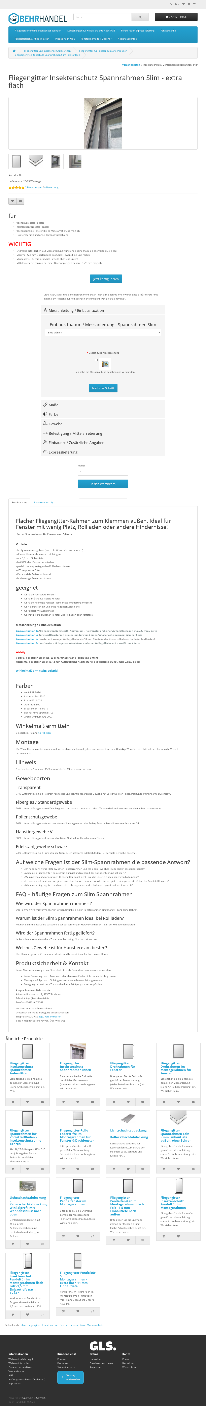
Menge (81, 465)
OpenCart (27, 1398)
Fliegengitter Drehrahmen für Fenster (122, 1066)
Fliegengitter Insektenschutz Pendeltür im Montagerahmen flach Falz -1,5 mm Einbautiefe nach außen (26, 1283)
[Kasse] (194, 4)
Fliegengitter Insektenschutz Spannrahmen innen (75, 1066)
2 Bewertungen (33, 187)
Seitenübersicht (66, 1367)
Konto (125, 1359)
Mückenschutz (95, 1325)
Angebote (95, 1367)
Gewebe (74, 1325)
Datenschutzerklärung (20, 1367)
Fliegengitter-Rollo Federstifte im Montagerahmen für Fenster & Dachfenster (77, 1135)
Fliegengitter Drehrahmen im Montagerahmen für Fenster (176, 1068)
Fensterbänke (168, 30)
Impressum (14, 1383)
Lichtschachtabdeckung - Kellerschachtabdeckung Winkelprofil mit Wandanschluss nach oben (28, 1205)
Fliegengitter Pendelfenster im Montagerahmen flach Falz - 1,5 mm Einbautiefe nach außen (127, 1205)
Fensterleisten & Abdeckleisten (32, 38)
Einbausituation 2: (79, 635)
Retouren (62, 1363)
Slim (23, 1325)
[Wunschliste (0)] (183, 4)
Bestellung (128, 1363)
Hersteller (95, 1359)
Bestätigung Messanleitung (104, 352)
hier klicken (44, 732)
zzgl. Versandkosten (50, 1016)
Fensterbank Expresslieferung (137, 30)
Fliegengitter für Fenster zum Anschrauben (103, 50)
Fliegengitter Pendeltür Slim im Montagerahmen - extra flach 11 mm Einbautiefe (78, 1279)
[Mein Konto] (177, 4)
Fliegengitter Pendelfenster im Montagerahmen (73, 1200)
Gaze (83, 1325)
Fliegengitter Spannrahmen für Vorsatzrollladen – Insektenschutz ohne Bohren (25, 1137)
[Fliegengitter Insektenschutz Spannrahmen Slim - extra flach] (103, 123)
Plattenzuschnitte (127, 38)
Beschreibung (19, 502)
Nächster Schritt (103, 388)
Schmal (64, 1325)
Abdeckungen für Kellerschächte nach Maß (91, 30)
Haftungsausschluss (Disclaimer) (26, 1379)
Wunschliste (129, 1367)
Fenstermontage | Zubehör (96, 38)
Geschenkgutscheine (101, 1363)
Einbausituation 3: (85, 639)
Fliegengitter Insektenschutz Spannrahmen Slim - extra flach (46, 55)
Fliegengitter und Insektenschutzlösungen (38, 30)
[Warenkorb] (188, 4)
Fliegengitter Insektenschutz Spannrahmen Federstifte (21, 1068)
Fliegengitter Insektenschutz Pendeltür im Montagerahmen (173, 1202)
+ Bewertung (51, 187)
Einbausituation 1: (86, 631)
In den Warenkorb (103, 484)
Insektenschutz (50, 1325)
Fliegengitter (34, 1325)
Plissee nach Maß (65, 38)
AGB (10, 1375)
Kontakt (61, 1359)
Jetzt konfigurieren (106, 279)
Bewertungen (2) (43, 502)
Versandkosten (124, 64)
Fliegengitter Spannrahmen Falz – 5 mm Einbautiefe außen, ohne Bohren (176, 1135)
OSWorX (40, 1398)
